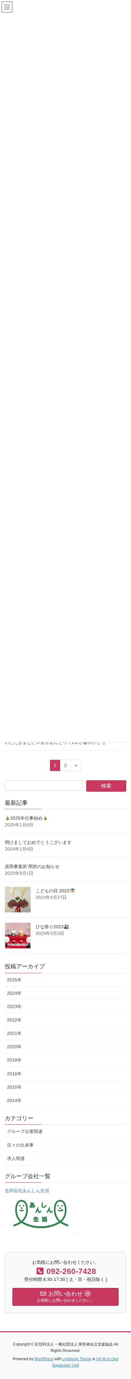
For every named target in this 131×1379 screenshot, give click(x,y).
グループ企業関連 (25, 1131)
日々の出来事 (20, 1145)
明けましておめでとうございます (38, 842)
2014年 (14, 1100)
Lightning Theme (77, 1359)
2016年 (14, 1073)
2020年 (14, 1046)
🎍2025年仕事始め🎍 (26, 818)
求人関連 (16, 1158)
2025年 (14, 979)
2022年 (14, 1019)
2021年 (14, 1033)
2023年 (14, 1006)
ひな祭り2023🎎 (52, 926)
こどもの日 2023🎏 (55, 890)
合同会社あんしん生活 (27, 1190)
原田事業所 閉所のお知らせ (32, 866)
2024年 (14, 993)
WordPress (43, 1359)
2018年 (14, 1060)
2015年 (14, 1087)
